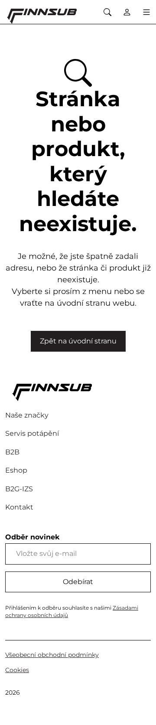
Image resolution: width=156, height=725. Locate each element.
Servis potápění (32, 433)
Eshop (16, 470)
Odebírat (78, 582)
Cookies (17, 670)
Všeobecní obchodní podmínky (52, 655)
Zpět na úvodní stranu (78, 341)
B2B (12, 452)
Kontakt (19, 507)
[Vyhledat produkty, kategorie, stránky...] (107, 12)
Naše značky (27, 415)
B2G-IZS (19, 489)
